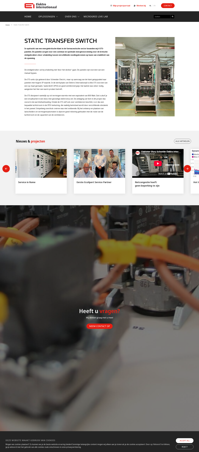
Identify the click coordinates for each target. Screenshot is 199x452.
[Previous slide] (6, 168)
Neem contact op (99, 326)
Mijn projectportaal (121, 5)
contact (168, 5)
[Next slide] (187, 168)
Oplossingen (46, 16)
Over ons (71, 16)
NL (150, 5)
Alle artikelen (183, 141)
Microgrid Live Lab (96, 16)
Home (27, 16)
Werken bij (141, 5)
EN (154, 5)
